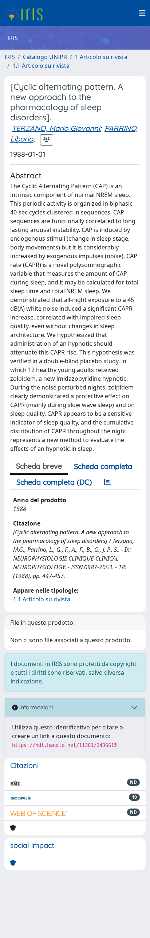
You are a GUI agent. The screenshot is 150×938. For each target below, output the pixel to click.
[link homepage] (26, 13)
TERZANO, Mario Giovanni (56, 128)
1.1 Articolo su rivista (41, 66)
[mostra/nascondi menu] (142, 13)
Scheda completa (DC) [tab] (54, 482)
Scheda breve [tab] (39, 465)
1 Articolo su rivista (101, 57)
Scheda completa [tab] (103, 466)
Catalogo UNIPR (45, 57)
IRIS (9, 57)
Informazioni (35, 707)
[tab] (108, 482)
